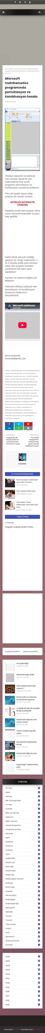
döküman (23, 817)
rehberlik (23, 912)
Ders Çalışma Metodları (26, 491)
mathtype (23, 883)
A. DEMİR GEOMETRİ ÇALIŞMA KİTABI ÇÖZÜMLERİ (28, 709)
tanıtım (23, 916)
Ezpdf (23, 792)
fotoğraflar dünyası (23, 829)
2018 (23, 991)
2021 (23, 978)
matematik (23, 875)
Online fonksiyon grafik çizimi (26, 732)
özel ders (22, 945)
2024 (23, 965)
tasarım (23, 920)
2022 (23, 974)
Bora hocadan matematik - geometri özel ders (27, 481)
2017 (23, 996)
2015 (22, 1005)
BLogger (16, 1030)
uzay (23, 932)
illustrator (23, 842)
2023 (23, 970)
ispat (23, 854)
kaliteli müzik (23, 858)
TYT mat (23, 805)
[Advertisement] (22, 38)
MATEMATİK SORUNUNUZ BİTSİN (26, 743)
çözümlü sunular (23, 941)
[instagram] (25, 2)
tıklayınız (9, 280)
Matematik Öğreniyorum (26, 753)
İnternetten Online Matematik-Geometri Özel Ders (27, 504)
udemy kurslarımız (30, 651)
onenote (23, 891)
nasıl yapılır (23, 887)
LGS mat (23, 796)
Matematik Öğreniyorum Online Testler (26, 720)
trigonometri (22, 924)
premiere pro (23, 908)
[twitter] (20, 2)
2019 (23, 987)
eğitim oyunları (23, 821)
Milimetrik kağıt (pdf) (25, 674)
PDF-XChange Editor (23, 800)
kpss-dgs (23, 866)
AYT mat (23, 788)
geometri (23, 833)
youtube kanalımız (12, 651)
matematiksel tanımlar (23, 879)
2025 (23, 961)
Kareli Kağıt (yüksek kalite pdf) (27, 765)
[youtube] (29, 2)
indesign (23, 850)
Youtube (22, 809)
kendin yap (23, 862)
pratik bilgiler (23, 899)
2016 (23, 1000)
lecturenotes (23, 871)
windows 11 (23, 937)
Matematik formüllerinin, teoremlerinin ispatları (26, 698)
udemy (23, 928)
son (16, 69)
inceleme (23, 846)
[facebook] (15, 2)
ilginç (23, 838)
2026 (23, 956)
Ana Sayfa (9, 69)
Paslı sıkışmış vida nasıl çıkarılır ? (26, 687)
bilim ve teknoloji (23, 813)
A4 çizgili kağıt (22, 663)
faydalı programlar (23, 825)
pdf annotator (23, 895)
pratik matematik (22, 904)
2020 (23, 983)
